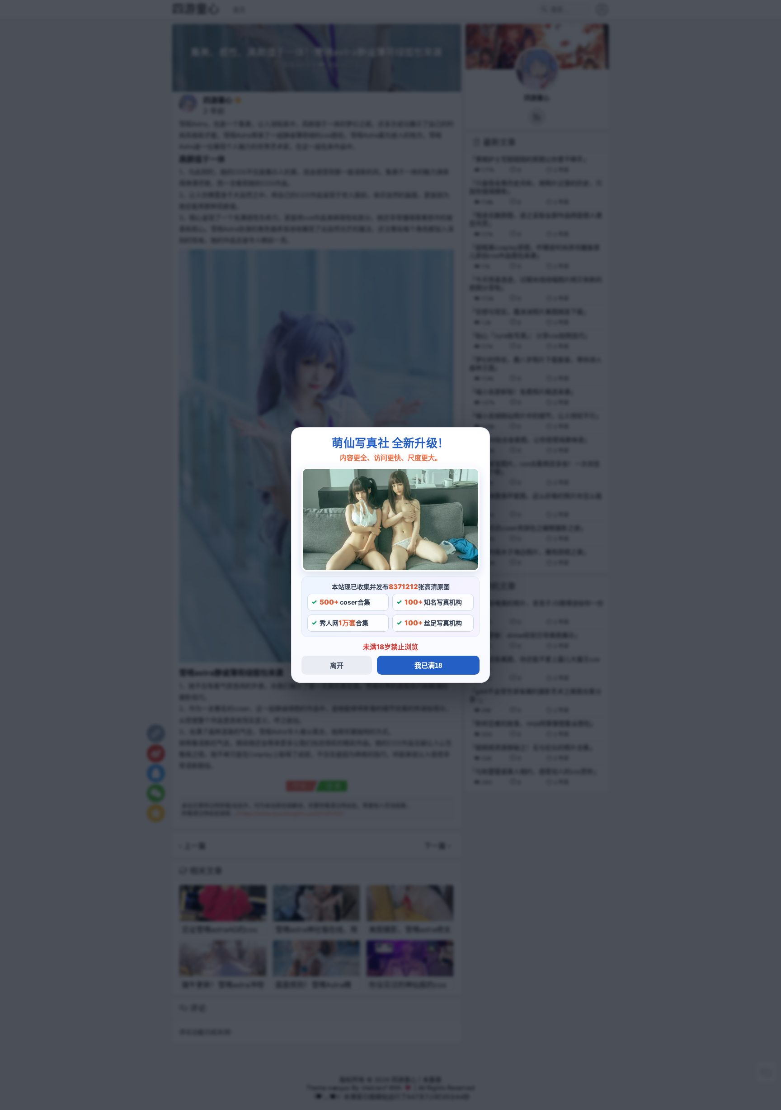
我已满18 (428, 665)
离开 (336, 665)
